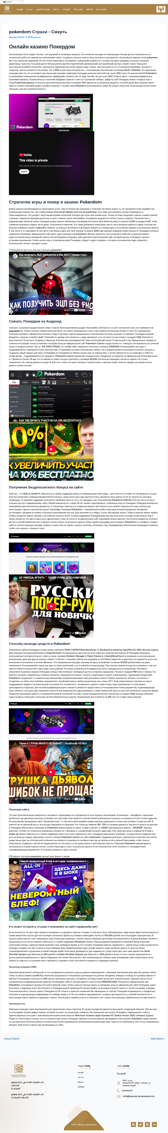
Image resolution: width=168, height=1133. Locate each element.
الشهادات (66, 9)
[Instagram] (147, 1124)
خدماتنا (56, 9)
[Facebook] (133, 1124)
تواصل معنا (101, 9)
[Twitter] (140, 1124)
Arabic (9, 2)
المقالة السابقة (11, 1039)
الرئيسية (20, 9)
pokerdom (14, 331)
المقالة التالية (158, 1039)
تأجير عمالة (78, 9)
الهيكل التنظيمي (43, 9)
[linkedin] (154, 1124)
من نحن (29, 9)
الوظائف (89, 9)
